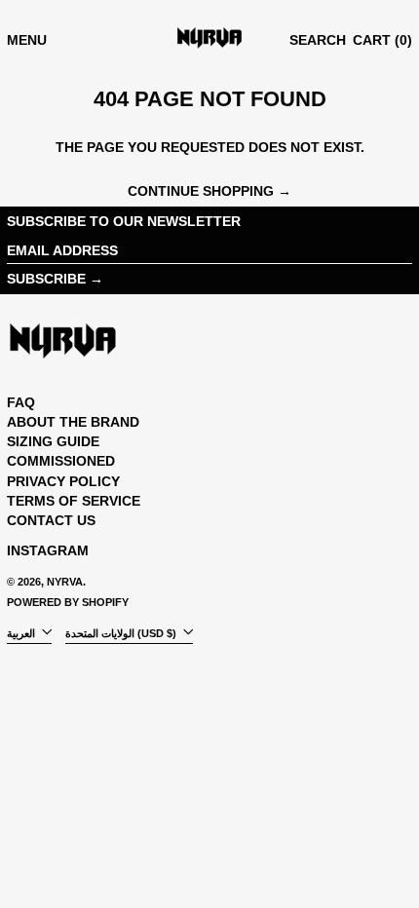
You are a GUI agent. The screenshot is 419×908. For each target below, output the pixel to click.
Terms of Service (73, 501)
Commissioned (61, 461)
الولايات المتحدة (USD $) (122, 632)
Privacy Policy (63, 481)
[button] (317, 40)
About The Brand (73, 422)
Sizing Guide (53, 441)
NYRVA (65, 581)
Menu (27, 40)
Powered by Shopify (68, 602)
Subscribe (46, 278)
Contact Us (51, 520)
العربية (22, 632)
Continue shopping (201, 191)
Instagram (48, 550)
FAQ (21, 402)
